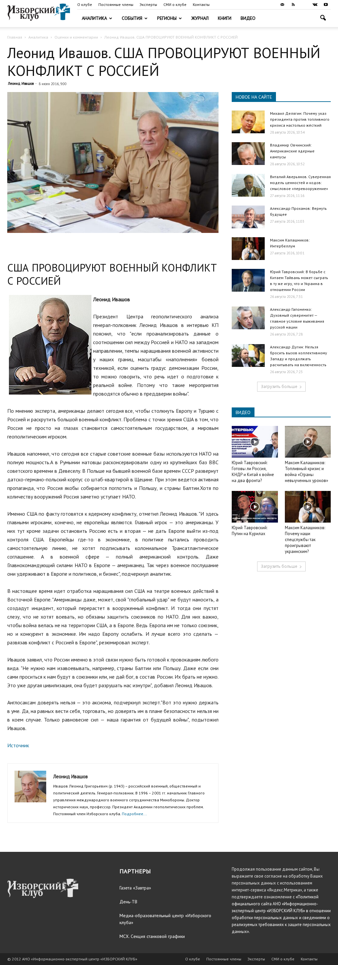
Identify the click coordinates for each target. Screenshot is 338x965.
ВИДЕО (243, 412)
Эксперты (148, 4)
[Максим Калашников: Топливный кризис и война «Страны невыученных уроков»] (308, 442)
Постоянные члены (115, 4)
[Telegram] (304, 4)
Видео (248, 18)
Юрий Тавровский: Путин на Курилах (249, 530)
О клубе (84, 4)
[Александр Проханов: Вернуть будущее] (248, 217)
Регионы (167, 18)
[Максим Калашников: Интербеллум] (248, 248)
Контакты (201, 4)
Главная (14, 37)
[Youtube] (326, 4)
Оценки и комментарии (76, 37)
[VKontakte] (315, 4)
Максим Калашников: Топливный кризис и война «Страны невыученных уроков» (306, 471)
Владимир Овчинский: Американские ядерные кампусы (292, 151)
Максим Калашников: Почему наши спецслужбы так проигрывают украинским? (305, 539)
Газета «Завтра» (135, 888)
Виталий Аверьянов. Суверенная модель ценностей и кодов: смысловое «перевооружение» (300, 182)
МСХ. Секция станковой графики (152, 936)
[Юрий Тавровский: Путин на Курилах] (255, 507)
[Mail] (282, 4)
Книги (224, 18)
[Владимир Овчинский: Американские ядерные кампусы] (248, 153)
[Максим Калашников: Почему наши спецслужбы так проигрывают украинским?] (308, 507)
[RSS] (293, 4)
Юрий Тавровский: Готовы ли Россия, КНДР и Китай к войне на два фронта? (253, 471)
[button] (323, 19)
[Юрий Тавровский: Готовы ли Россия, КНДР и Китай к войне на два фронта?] (255, 442)
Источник (18, 745)
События (132, 18)
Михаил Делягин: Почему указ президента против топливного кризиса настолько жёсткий (299, 119)
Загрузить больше (279, 386)
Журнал (200, 18)
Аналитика (94, 18)
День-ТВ (128, 902)
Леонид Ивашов (21, 83)
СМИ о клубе (174, 4)
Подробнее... (134, 813)
